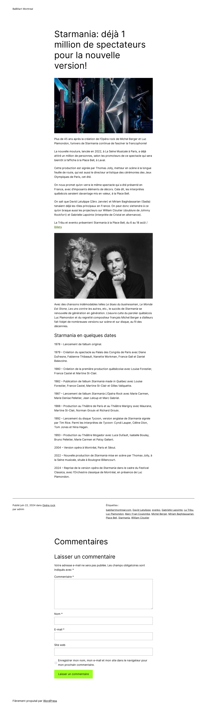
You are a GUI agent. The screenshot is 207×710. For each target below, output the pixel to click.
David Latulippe (142, 509)
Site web (59, 644)
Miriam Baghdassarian (181, 513)
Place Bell (111, 517)
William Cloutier (140, 517)
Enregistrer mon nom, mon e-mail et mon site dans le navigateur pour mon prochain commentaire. (102, 662)
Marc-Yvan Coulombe (137, 513)
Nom (58, 613)
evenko (156, 509)
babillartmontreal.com (118, 509)
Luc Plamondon (115, 513)
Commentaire (64, 576)
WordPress (50, 700)
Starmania (124, 517)
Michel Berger (159, 513)
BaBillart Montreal (23, 8)
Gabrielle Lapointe (172, 509)
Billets (58, 227)
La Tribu (188, 509)
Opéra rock (48, 505)
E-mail (59, 629)
